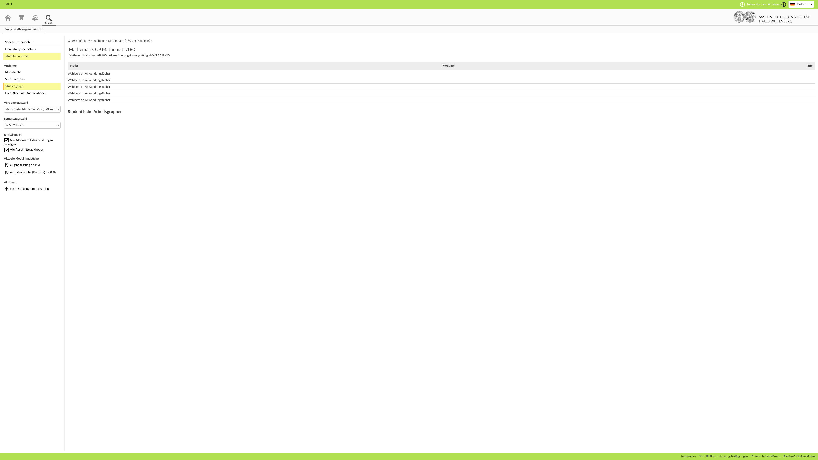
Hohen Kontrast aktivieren (763, 4)
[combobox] (801, 4)
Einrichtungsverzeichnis (20, 49)
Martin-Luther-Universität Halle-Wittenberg (772, 16)
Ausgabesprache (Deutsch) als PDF (33, 172)
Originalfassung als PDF (25, 165)
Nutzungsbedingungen (733, 456)
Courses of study (79, 40)
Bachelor (99, 40)
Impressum (688, 456)
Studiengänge (14, 86)
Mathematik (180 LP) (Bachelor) (129, 40)
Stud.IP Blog (707, 456)
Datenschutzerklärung (765, 456)
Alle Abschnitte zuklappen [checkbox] (27, 149)
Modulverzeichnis (16, 56)
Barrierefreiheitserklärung (799, 456)
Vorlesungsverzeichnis (19, 42)
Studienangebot (15, 79)
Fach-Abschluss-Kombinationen (25, 93)
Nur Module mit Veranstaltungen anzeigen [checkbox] (28, 142)
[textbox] (801, 4)
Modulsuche (13, 72)
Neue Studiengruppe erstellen (29, 188)
